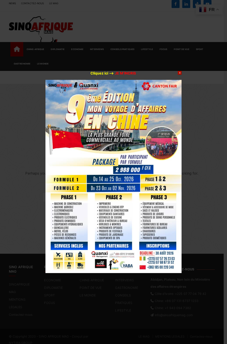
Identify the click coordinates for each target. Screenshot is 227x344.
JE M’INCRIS (125, 73)
